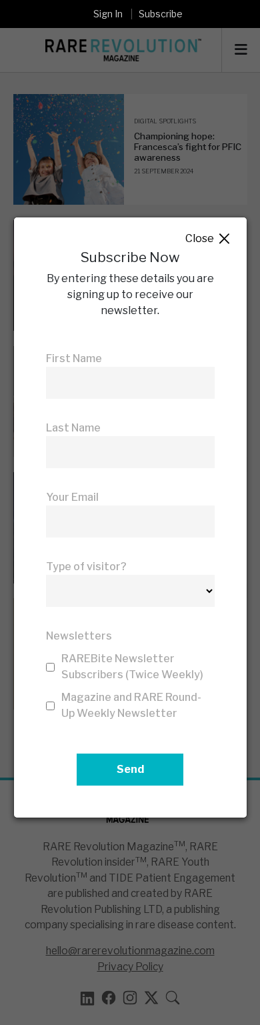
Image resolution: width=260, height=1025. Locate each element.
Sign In (108, 13)
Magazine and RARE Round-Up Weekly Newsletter (131, 705)
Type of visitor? (86, 566)
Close (208, 239)
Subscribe (161, 13)
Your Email (72, 497)
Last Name (73, 427)
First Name (74, 358)
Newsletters (79, 636)
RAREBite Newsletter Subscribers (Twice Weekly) (132, 666)
